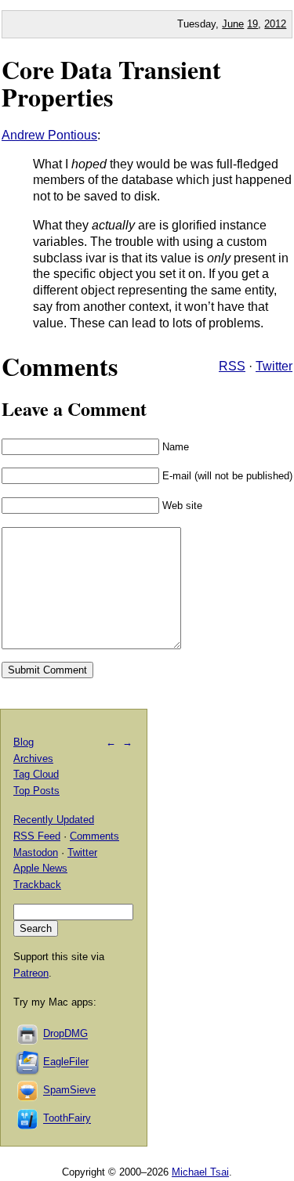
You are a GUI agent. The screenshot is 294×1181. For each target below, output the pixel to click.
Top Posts (36, 790)
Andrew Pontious (49, 135)
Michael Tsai (200, 1172)
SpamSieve (69, 1090)
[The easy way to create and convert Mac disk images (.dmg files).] (28, 1034)
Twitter (274, 366)
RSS (232, 366)
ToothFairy (67, 1119)
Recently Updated (53, 819)
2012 (275, 24)
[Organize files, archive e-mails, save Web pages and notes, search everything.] (28, 1062)
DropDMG (65, 1034)
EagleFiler (66, 1062)
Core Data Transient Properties (111, 83)
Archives (33, 758)
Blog (23, 742)
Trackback (37, 884)
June (233, 24)
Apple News (40, 868)
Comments (94, 836)
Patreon (31, 973)
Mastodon (35, 852)
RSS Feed (36, 836)
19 (252, 24)
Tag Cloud (36, 774)
